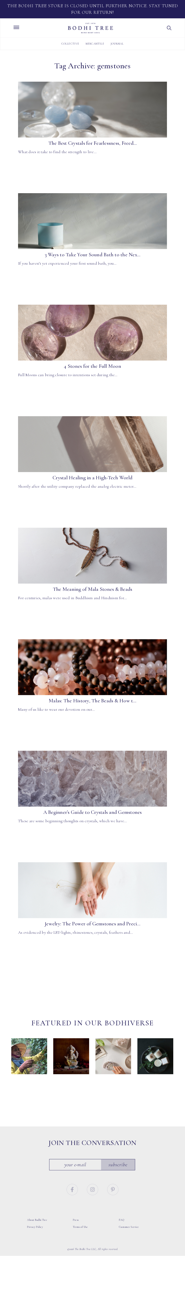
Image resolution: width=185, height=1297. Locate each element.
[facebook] (73, 1189)
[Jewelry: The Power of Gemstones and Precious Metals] (92, 890)
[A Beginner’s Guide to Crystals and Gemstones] (92, 779)
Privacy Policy (35, 1226)
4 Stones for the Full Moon (92, 366)
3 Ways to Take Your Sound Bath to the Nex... (93, 255)
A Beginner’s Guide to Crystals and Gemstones (92, 812)
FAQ (121, 1219)
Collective (70, 43)
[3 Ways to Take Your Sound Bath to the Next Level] (92, 221)
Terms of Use (80, 1226)
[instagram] (93, 1189)
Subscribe (118, 1165)
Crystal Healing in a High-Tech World (92, 478)
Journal (117, 43)
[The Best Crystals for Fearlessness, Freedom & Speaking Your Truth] (92, 110)
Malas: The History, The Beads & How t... (92, 701)
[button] (169, 28)
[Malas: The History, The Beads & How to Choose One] (92, 667)
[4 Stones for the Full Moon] (92, 333)
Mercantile (95, 43)
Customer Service (129, 1226)
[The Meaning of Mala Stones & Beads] (92, 556)
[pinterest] (112, 1189)
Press (76, 1219)
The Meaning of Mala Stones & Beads (92, 589)
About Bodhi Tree (37, 1219)
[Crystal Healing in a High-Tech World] (92, 444)
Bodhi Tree (90, 28)
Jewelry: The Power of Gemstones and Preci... (92, 924)
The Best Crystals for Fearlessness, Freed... (92, 143)
